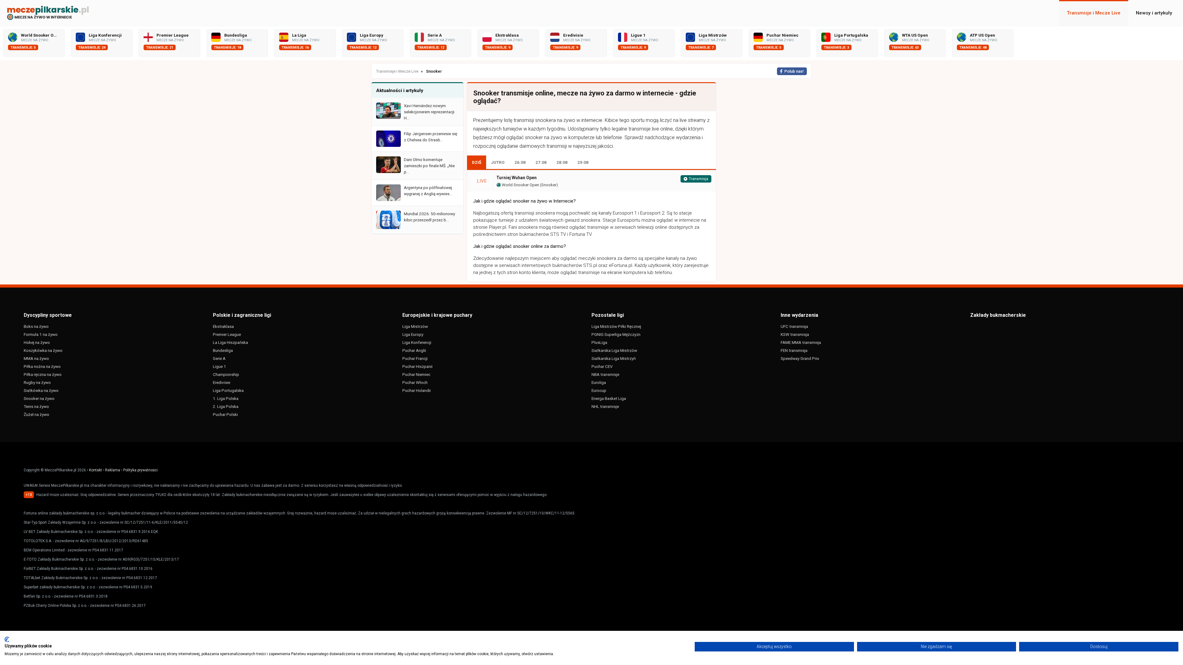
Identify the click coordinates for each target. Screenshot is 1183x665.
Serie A (219, 358)
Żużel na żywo (36, 414)
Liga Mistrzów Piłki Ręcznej (616, 326)
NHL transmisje (605, 406)
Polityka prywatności (140, 470)
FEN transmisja (794, 350)
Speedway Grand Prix (800, 358)
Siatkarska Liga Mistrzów (614, 350)
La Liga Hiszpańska (230, 342)
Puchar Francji (415, 358)
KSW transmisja (795, 334)
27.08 (541, 162)
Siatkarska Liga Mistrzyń (614, 358)
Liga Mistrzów (415, 326)
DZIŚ (476, 162)
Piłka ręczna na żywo (43, 374)
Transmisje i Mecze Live (1093, 13)
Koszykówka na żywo (43, 350)
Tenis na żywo (36, 406)
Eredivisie (221, 382)
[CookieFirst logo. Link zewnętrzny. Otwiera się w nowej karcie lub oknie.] (7, 639)
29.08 (582, 162)
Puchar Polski (225, 414)
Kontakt (95, 470)
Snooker (548, 185)
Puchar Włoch (415, 382)
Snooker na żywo (39, 398)
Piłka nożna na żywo (42, 366)
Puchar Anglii (414, 350)
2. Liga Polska (225, 406)
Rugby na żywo (37, 382)
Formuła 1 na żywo (41, 334)
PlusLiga (599, 342)
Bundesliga (223, 350)
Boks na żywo (36, 326)
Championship (226, 374)
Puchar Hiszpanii (417, 366)
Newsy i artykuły (1154, 13)
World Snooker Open (520, 185)
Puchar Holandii (416, 390)
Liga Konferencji (416, 342)
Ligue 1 (219, 366)
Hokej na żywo (37, 342)
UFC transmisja (794, 326)
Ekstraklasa (223, 326)
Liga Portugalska (228, 390)
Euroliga (599, 382)
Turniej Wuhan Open (516, 177)
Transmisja (698, 179)
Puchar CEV (602, 366)
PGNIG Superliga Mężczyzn (616, 334)
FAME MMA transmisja (801, 342)
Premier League (227, 334)
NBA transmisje (605, 374)
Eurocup (599, 390)
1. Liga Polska (225, 398)
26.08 (520, 162)
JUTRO (498, 162)
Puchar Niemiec (416, 374)
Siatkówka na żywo (41, 390)
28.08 (561, 162)
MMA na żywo (36, 358)
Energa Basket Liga (609, 398)
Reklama (112, 470)
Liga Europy (412, 334)
